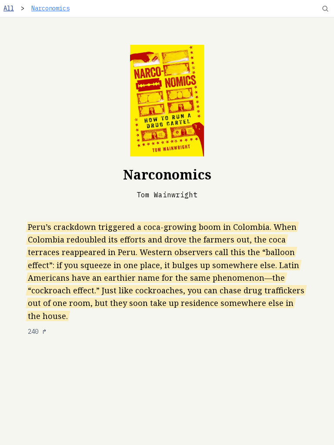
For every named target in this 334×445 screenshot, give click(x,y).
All (8, 8)
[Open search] (325, 9)
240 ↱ (37, 331)
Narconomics (50, 8)
